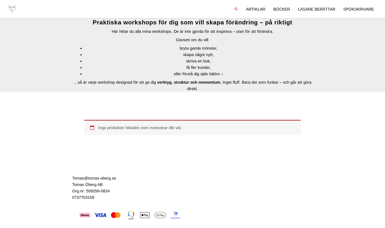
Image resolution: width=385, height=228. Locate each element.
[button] (236, 9)
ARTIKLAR (255, 9)
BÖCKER (281, 9)
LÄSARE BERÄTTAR (316, 9)
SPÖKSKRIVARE (358, 9)
